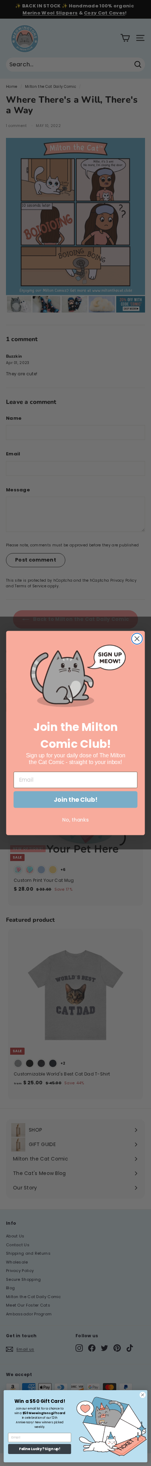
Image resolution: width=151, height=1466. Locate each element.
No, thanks (75, 819)
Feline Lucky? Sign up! (39, 1449)
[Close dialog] (137, 639)
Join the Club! (76, 799)
